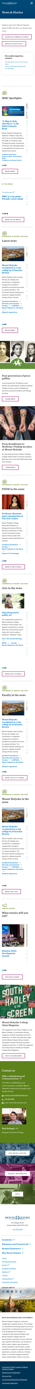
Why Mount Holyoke (11, 1253)
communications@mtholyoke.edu (15, 66)
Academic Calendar (9, 1268)
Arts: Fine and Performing (12, 639)
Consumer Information (10, 1282)
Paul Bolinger (8, 1128)
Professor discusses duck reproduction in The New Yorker (12, 516)
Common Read (7, 156)
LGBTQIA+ (15, 306)
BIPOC (4, 643)
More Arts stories (13, 674)
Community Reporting (10, 1383)
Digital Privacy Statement (11, 1373)
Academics (7, 1240)
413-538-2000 (17, 1229)
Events (4, 1265)
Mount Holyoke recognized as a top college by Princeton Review (12, 269)
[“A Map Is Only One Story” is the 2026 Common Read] (13, 111)
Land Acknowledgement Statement (14, 1380)
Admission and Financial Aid (15, 1244)
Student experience (9, 312)
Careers (5, 1275)
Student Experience (11, 1248)
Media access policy (14, 44)
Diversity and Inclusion (10, 303)
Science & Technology (10, 553)
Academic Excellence (9, 154)
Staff (3, 158)
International (17, 156)
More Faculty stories (14, 778)
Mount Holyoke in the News (12, 308)
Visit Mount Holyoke (9, 1262)
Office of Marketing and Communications (13, 1077)
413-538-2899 (9, 68)
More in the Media (13, 219)
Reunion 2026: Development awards (9, 953)
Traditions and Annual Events (11, 160)
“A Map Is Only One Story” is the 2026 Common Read (10, 125)
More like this (11, 891)
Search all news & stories (16, 37)
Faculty (5, 306)
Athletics (5, 1272)
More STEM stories (13, 567)
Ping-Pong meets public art (10, 613)
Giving (4, 1258)
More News (10, 171)
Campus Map (6, 1279)
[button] (2, 165)
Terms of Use (6, 1376)
